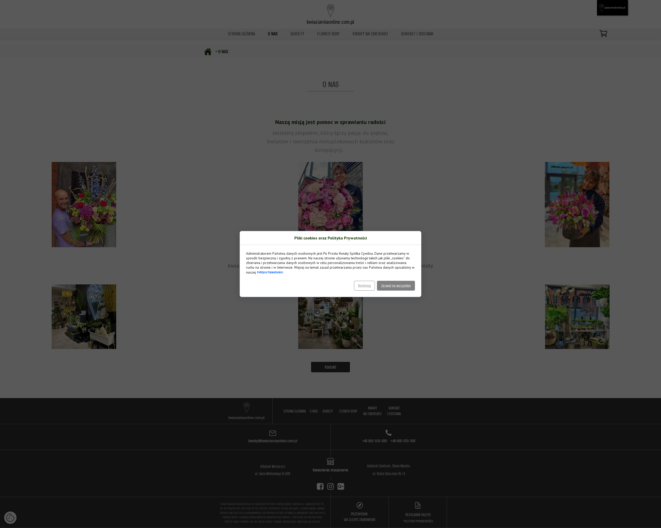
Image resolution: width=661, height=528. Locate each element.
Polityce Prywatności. (270, 272)
